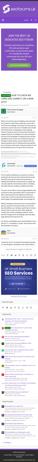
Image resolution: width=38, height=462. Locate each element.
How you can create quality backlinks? (17, 336)
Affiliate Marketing (10, 353)
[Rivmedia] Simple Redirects (14, 423)
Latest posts (6, 314)
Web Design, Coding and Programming (16, 380)
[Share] (33, 117)
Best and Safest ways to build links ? (17, 392)
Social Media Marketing (11, 333)
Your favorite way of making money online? (19, 350)
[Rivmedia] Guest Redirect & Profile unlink (18, 415)
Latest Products (7, 401)
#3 (36, 238)
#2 (36, 171)
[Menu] (2, 20)
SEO (7, 223)
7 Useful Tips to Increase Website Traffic (18, 343)
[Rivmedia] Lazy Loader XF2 (14, 406)
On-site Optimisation (10, 324)
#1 (36, 117)
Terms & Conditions (18, 455)
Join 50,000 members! (19, 65)
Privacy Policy (8, 455)
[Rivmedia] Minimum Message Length (17, 432)
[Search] (35, 20)
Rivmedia (22, 452)
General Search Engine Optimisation (15, 340)
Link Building (8, 362)
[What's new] (31, 20)
